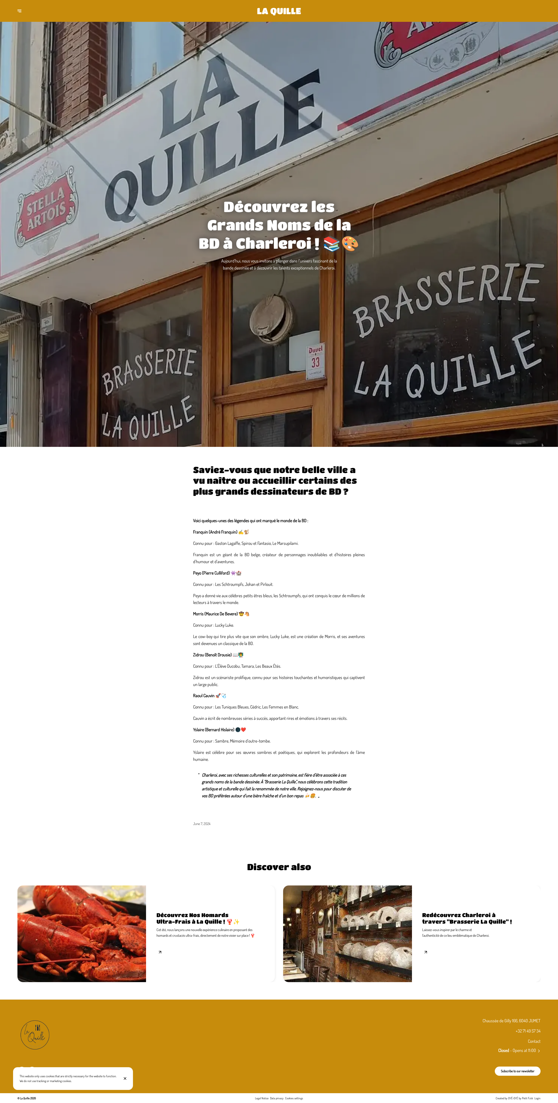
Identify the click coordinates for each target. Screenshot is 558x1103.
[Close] (125, 1078)
